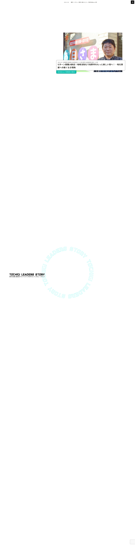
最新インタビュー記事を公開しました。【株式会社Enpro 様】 (84, 2)
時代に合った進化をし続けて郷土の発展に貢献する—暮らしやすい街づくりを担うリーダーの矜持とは (91, 66)
